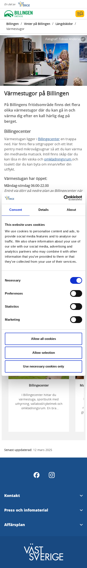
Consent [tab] (15, 209)
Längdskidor (64, 24)
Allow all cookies (43, 339)
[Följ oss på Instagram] (52, 475)
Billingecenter (49, 139)
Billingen (12, 24)
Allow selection (43, 352)
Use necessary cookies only (43, 366)
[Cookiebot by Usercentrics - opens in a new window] (63, 198)
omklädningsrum (58, 159)
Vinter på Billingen (37, 24)
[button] (43, 60)
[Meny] (80, 13)
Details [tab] (43, 209)
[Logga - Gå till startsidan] (19, 13)
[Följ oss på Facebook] (36, 475)
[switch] (76, 293)
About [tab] (71, 209)
